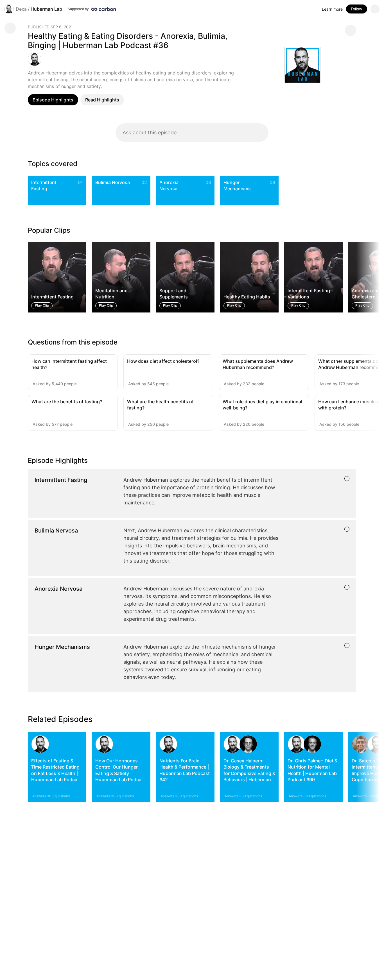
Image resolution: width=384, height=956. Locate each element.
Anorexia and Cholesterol (366, 294)
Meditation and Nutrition (111, 294)
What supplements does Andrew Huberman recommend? (258, 364)
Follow (356, 8)
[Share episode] (350, 30)
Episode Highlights (53, 100)
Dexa (21, 9)
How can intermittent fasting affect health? (69, 364)
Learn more (332, 9)
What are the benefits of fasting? (66, 401)
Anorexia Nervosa (169, 185)
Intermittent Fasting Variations (309, 294)
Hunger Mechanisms (237, 185)
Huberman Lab (46, 9)
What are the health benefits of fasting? (160, 405)
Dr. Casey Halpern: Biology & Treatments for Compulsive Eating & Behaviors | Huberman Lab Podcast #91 (249, 773)
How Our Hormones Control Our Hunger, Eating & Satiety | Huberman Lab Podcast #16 (120, 773)
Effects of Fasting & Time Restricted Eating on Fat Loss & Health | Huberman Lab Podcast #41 (56, 773)
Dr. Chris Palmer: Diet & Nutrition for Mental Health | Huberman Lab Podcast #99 (312, 770)
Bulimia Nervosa (112, 182)
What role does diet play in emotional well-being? (262, 405)
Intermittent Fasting (44, 185)
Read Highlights (102, 100)
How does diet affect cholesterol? (163, 361)
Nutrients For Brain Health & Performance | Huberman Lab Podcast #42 (184, 770)
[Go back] (10, 28)
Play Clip (42, 305)
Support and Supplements (173, 294)
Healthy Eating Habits (246, 297)
